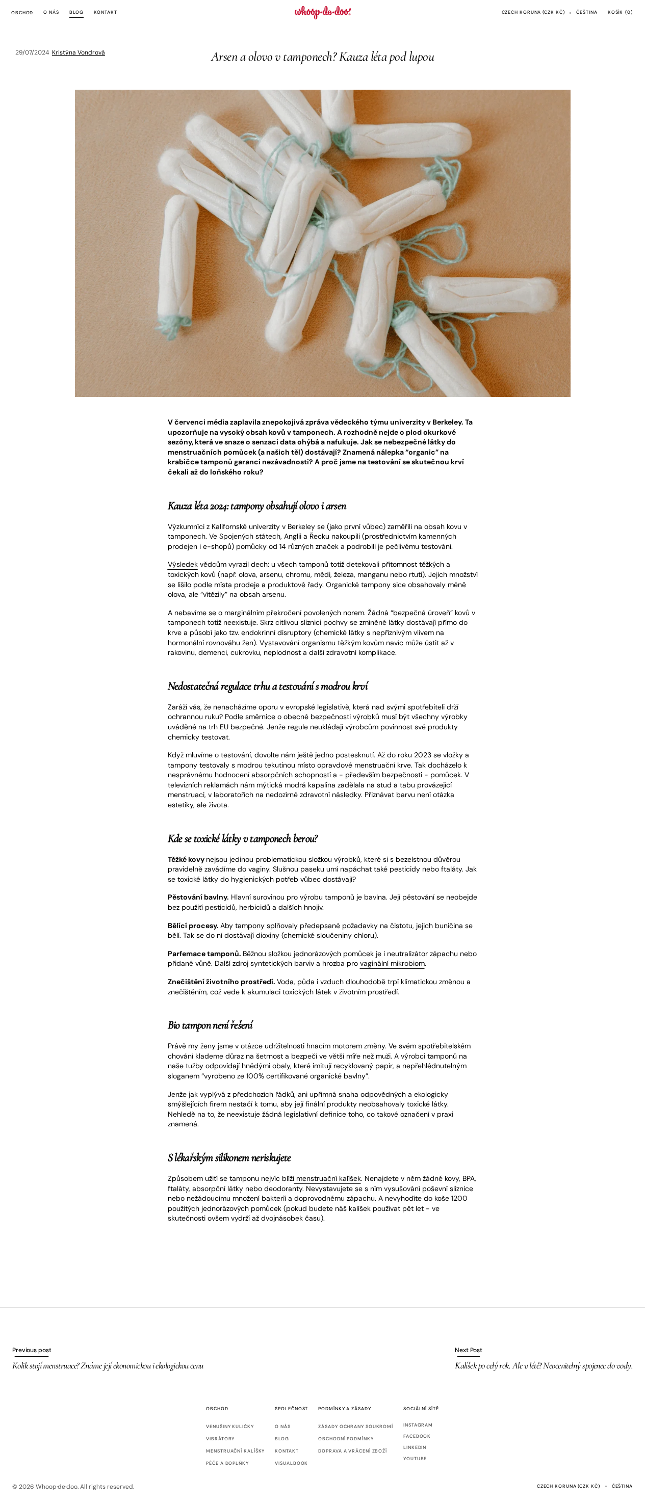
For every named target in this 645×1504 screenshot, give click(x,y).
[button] (533, 12)
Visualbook (291, 1463)
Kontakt (286, 1451)
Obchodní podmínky (345, 1439)
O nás (283, 1427)
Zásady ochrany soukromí (355, 1427)
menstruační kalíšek (327, 1178)
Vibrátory (220, 1439)
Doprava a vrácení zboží (352, 1451)
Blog (282, 1439)
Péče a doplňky (227, 1463)
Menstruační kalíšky (235, 1451)
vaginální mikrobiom (392, 963)
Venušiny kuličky (229, 1427)
